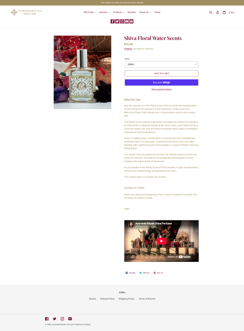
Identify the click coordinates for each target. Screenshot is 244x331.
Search (92, 299)
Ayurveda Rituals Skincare (63, 324)
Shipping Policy (126, 299)
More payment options (162, 89)
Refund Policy (107, 299)
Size (127, 59)
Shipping (128, 48)
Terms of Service (147, 299)
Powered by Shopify (82, 324)
